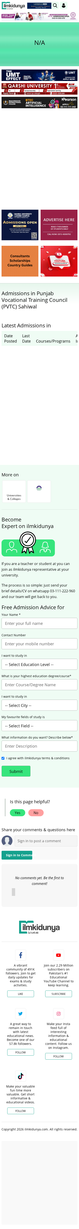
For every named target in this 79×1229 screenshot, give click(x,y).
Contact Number (14, 635)
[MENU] (74, 5)
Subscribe (59, 994)
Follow (20, 1052)
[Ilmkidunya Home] (13, 5)
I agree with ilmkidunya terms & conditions (38, 758)
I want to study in (14, 656)
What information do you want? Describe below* (37, 737)
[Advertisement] (39, 153)
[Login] (63, 5)
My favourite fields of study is (23, 717)
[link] (40, 6)
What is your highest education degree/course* (36, 676)
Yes (17, 812)
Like (20, 994)
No (36, 812)
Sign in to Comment (19, 855)
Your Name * (11, 615)
